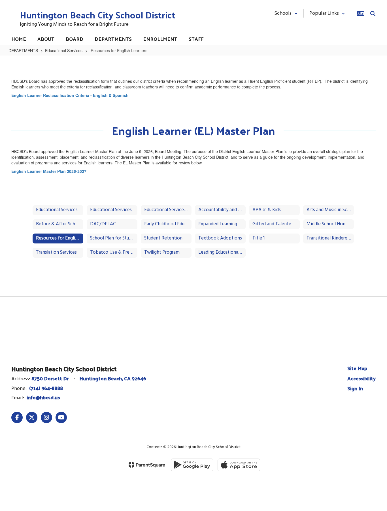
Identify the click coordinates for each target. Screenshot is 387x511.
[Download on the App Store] (239, 465)
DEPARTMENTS (23, 50)
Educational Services (63, 50)
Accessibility (361, 378)
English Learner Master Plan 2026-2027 (48, 171)
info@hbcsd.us (43, 397)
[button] (286, 13)
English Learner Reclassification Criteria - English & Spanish (70, 95)
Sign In (355, 388)
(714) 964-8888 (46, 388)
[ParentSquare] (147, 465)
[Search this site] (373, 13)
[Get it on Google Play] (192, 465)
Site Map (357, 368)
